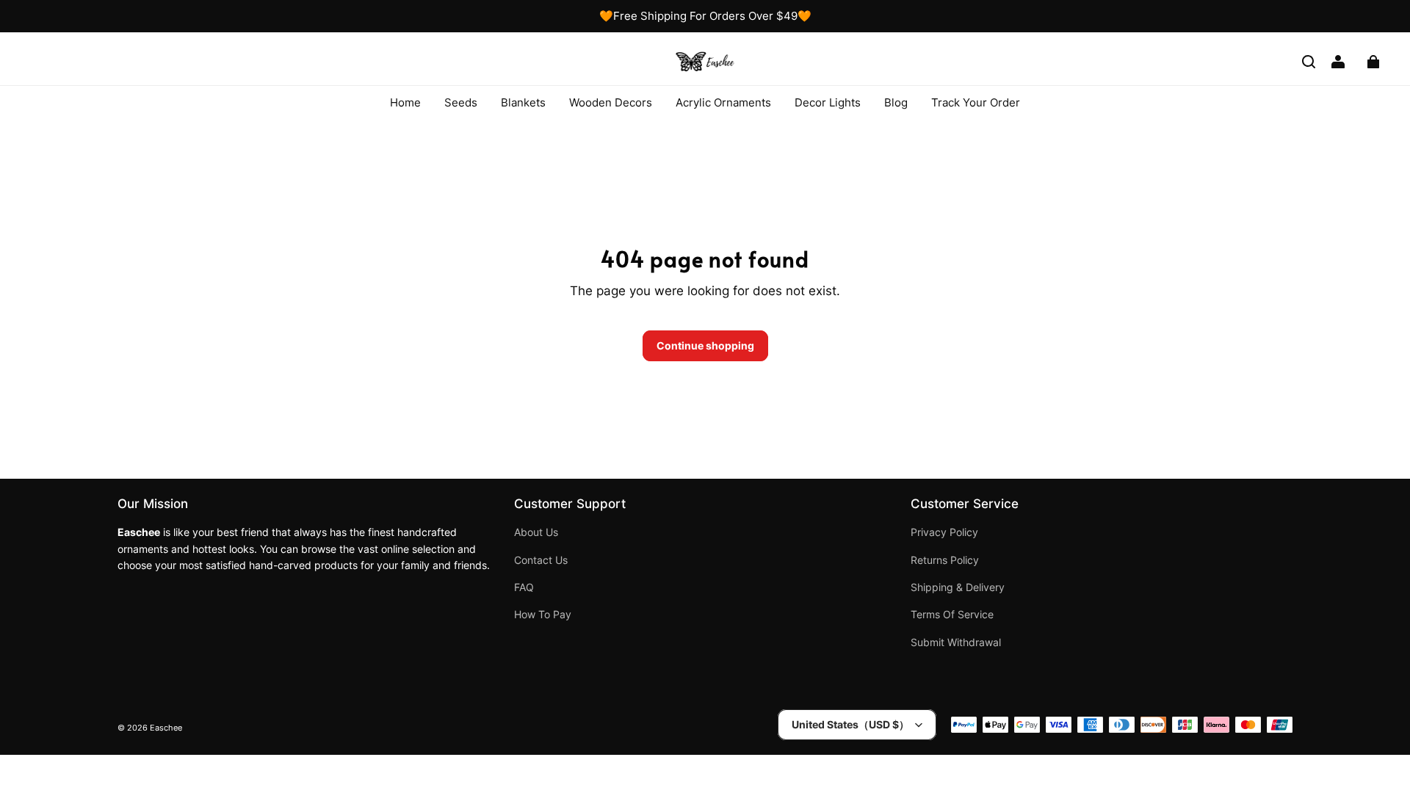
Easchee (166, 728)
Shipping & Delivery (958, 587)
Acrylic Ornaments (723, 102)
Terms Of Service (952, 614)
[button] (1308, 61)
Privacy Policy (944, 532)
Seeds (460, 102)
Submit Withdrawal (956, 642)
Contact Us (541, 560)
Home (405, 102)
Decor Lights (828, 102)
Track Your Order (975, 102)
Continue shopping (705, 345)
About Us (536, 532)
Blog (896, 102)
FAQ (524, 587)
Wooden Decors (610, 102)
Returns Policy (945, 560)
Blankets (523, 102)
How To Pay (542, 614)
